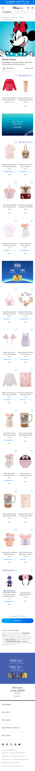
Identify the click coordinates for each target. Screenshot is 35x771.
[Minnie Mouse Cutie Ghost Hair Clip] (25, 239)
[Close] (33, 1)
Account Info (6, 712)
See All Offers (26, 3)
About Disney (5, 762)
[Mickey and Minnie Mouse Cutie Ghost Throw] (25, 389)
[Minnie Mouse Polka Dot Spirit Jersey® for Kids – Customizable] (9, 85)
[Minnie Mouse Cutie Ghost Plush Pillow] (9, 469)
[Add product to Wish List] (16, 75)
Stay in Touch (6, 735)
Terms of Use (5, 753)
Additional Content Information (17, 753)
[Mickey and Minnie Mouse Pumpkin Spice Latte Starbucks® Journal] (25, 501)
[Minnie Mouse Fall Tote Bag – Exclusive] (25, 160)
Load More (17, 620)
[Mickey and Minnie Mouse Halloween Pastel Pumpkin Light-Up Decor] (9, 548)
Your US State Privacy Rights (16, 756)
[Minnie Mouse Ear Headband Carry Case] (25, 461)
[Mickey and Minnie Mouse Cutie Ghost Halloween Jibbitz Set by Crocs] (25, 308)
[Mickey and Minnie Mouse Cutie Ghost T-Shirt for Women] (9, 239)
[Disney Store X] (11, 744)
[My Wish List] (28, 8)
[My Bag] (32, 8)
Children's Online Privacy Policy (20, 759)
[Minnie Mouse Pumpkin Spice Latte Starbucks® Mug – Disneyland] (9, 501)
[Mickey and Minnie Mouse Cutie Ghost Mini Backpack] (25, 348)
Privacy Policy (5, 756)
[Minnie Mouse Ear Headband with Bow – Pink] (25, 580)
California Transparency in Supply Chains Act (12, 766)
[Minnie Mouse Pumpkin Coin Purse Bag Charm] (9, 192)
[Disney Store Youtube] (19, 744)
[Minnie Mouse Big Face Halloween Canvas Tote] (9, 308)
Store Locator (6, 720)
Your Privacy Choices (6, 759)
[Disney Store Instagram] (7, 744)
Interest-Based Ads (14, 762)
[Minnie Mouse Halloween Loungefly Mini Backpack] (25, 192)
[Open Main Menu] (2, 8)
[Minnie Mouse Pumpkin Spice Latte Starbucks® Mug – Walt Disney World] (25, 420)
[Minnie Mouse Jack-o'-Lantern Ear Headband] (9, 348)
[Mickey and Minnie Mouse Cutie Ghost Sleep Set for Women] (9, 160)
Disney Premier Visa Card (11, 728)
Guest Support (6, 704)
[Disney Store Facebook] (2, 744)
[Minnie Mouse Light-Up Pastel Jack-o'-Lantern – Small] (25, 548)
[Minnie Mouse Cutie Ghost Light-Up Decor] (9, 429)
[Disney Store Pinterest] (15, 744)
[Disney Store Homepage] (17, 8)
